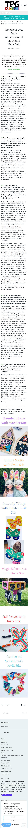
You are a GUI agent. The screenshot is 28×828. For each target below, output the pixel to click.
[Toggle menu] (2, 5)
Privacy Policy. (10, 813)
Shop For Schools (6, 747)
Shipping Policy (6, 766)
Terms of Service (6, 768)
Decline (13, 821)
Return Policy (5, 760)
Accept (13, 817)
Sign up (6, 732)
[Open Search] (2, 13)
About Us (4, 742)
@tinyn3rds (5, 59)
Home (2, 21)
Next (23, 713)
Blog (2, 753)
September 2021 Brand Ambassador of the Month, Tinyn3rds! (12, 24)
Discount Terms (6, 771)
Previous (5, 713)
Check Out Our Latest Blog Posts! (13, 21)
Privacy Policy (5, 763)
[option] (14, 17)
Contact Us (4, 745)
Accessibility (5, 774)
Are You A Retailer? (7, 750)
